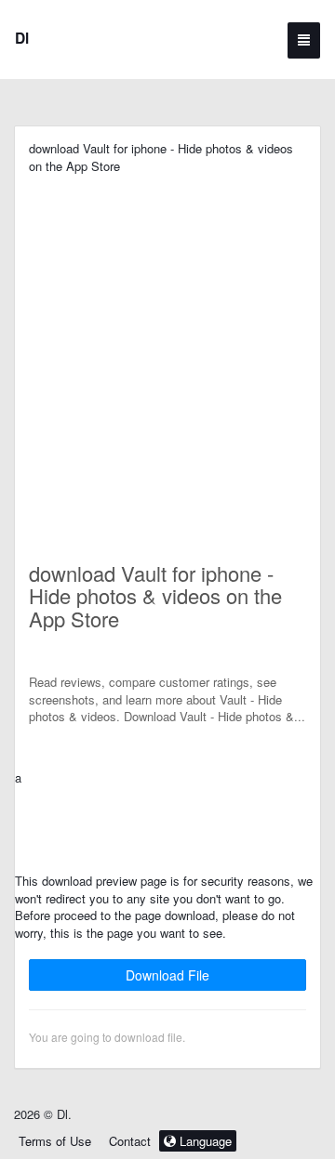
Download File (167, 975)
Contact (130, 1141)
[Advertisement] (167, 342)
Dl (22, 37)
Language (204, 1141)
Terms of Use (55, 1141)
